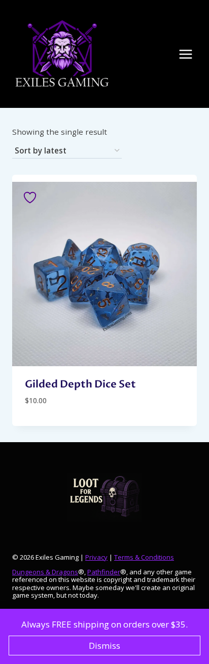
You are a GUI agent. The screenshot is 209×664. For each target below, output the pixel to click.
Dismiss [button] (104, 645)
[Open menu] (190, 54)
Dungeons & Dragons (45, 571)
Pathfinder (103, 571)
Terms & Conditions (144, 557)
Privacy (96, 557)
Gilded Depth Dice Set (80, 384)
